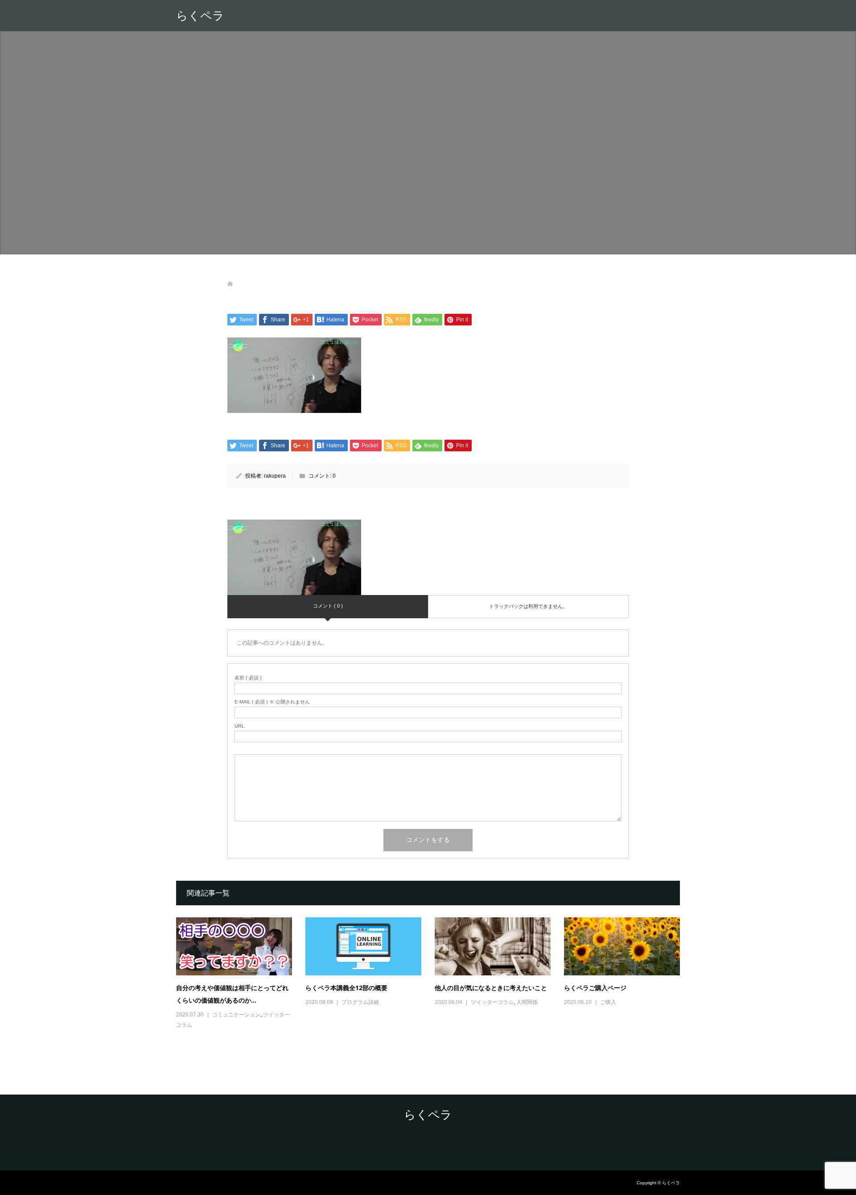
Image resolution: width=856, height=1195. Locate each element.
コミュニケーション (236, 1015)
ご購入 (608, 1002)
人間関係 (527, 1002)
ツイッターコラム (492, 1002)
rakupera (275, 476)
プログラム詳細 (360, 1002)
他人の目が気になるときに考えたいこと (491, 987)
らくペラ (200, 15)
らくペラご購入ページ (595, 987)
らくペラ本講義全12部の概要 (346, 987)
